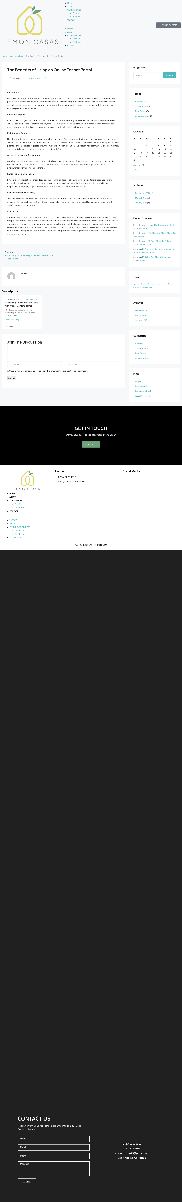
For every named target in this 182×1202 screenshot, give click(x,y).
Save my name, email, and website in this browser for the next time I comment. (48, 370)
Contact (71, 19)
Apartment (137, 284)
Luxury (141, 287)
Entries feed (141, 386)
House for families (164, 284)
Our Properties (74, 9)
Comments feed (143, 391)
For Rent (77, 16)
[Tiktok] (148, 1165)
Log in (138, 381)
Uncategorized (16, 56)
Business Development (149, 284)
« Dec (136, 170)
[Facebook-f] (108, 1165)
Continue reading (12, 320)
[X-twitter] (132, 1165)
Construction (141, 106)
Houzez (136, 287)
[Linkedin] (116, 1165)
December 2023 (143, 193)
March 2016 (140, 198)
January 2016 (141, 202)
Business (139, 101)
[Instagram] (124, 1165)
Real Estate (140, 111)
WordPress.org (142, 395)
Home (70, 3)
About (70, 6)
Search (169, 75)
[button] (91, 25)
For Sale (76, 13)
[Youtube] (140, 1165)
